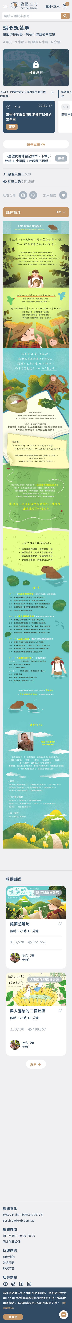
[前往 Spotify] (13, 1283)
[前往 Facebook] (21, 1283)
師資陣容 (9, 1268)
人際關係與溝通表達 (44, 979)
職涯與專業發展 (47, 892)
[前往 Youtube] (5, 1283)
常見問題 (9, 1262)
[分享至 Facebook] (23, 195)
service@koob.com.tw (18, 1220)
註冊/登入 (52, 6)
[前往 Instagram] (29, 1283)
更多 (61, 158)
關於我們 (9, 1257)
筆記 (12, 126)
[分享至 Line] (33, 195)
